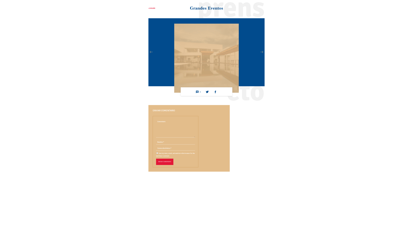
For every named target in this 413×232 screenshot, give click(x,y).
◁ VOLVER (151, 8)
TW (207, 92)
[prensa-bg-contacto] (206, 85)
